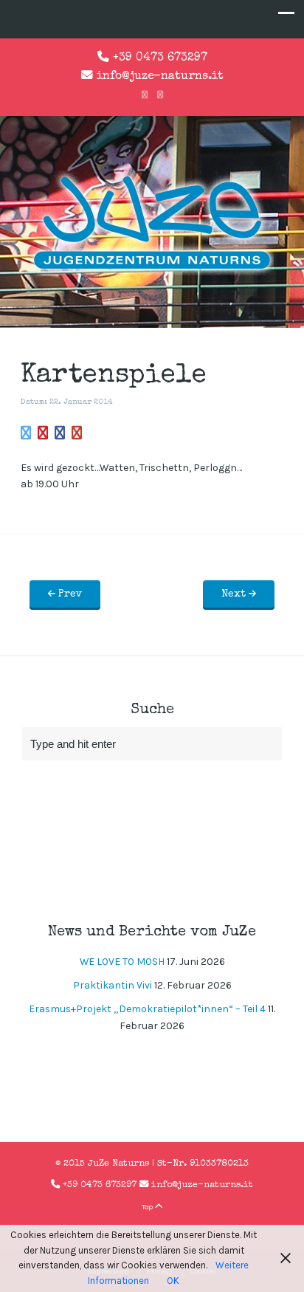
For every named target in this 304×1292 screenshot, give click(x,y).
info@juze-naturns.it (160, 77)
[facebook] (145, 95)
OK (173, 1280)
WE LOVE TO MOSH (122, 961)
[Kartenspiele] (26, 434)
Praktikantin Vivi (112, 985)
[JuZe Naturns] (152, 272)
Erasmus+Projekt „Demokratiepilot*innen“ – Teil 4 (147, 1009)
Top (148, 1207)
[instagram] (160, 95)
